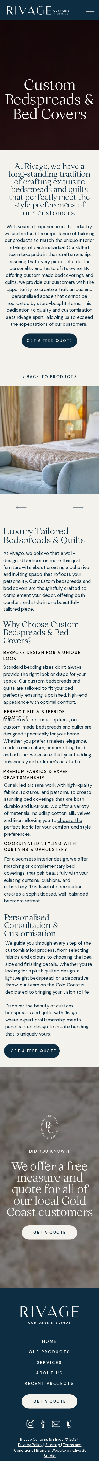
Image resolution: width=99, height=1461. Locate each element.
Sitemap (53, 1444)
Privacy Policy (30, 1444)
